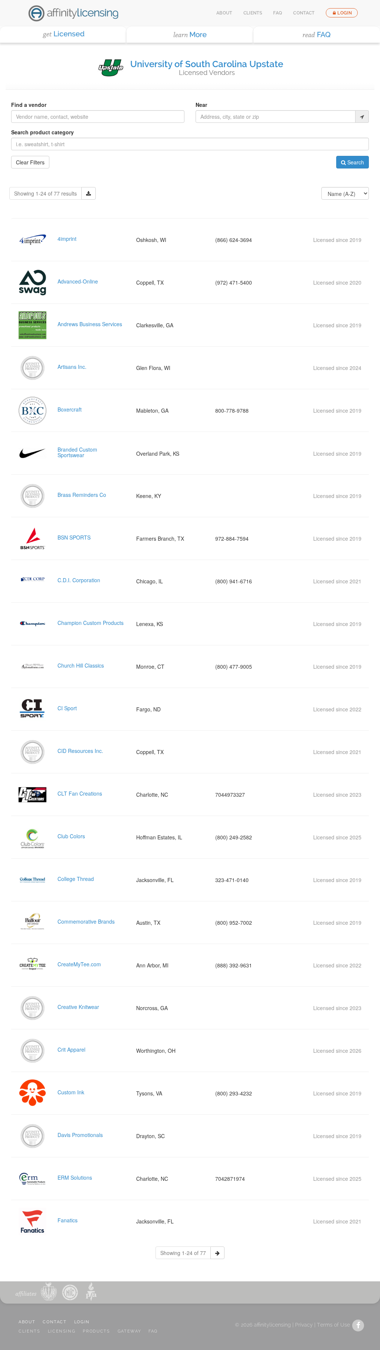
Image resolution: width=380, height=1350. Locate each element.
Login (344, 13)
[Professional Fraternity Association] (89, 1291)
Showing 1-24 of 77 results (45, 193)
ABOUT (27, 1322)
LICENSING (62, 1331)
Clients (252, 13)
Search (355, 162)
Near (201, 104)
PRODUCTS (96, 1331)
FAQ (277, 13)
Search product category (42, 132)
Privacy (304, 1325)
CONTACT (55, 1322)
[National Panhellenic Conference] (49, 1291)
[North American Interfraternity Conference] (69, 1291)
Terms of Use (333, 1325)
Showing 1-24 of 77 (183, 1252)
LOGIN (82, 1322)
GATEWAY (129, 1331)
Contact (304, 13)
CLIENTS (29, 1331)
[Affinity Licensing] (73, 13)
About (224, 13)
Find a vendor (28, 104)
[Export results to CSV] (88, 193)
